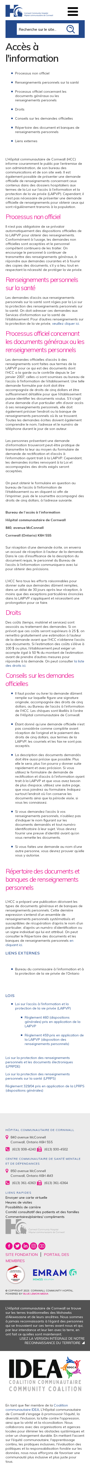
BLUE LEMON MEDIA (35, 1293)
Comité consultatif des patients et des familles (42, 1212)
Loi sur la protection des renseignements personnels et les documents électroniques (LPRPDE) (39, 1062)
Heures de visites (19, 1202)
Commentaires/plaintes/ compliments (35, 1217)
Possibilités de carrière (23, 1207)
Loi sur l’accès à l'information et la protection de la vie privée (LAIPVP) (43, 1006)
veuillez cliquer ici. (66, 323)
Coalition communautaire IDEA (37, 1407)
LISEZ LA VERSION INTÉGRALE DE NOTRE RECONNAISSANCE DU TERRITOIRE (52, 1340)
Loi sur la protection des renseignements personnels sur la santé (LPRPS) (38, 1076)
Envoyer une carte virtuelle (26, 1197)
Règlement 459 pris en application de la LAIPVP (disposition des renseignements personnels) (54, 1039)
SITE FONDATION (22, 1254)
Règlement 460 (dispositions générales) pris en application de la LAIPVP (52, 1021)
